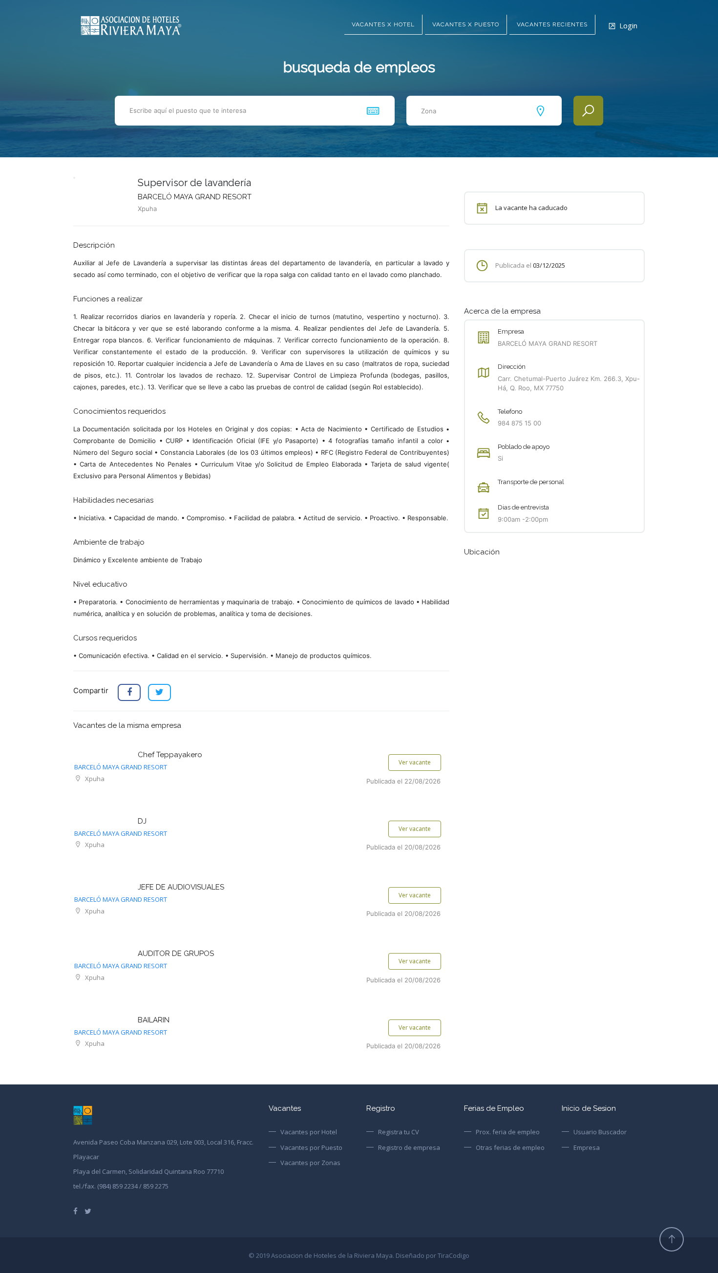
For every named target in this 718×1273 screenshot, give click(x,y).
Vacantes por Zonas (310, 1162)
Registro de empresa (409, 1147)
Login (628, 25)
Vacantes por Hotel (308, 1131)
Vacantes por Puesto (311, 1147)
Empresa (586, 1147)
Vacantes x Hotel (383, 24)
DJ (142, 821)
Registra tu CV (398, 1131)
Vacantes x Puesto (465, 24)
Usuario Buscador (600, 1131)
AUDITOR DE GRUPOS (176, 953)
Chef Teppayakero (170, 754)
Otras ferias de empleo (510, 1147)
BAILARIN (153, 1020)
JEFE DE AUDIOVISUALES (181, 887)
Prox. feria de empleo (508, 1131)
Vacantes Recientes (552, 24)
